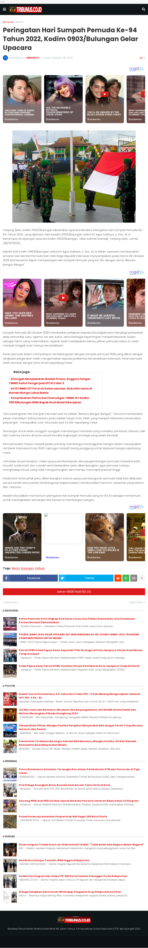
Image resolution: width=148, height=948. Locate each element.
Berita (20, 22)
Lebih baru (11, 602)
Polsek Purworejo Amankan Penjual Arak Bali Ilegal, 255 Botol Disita (63, 816)
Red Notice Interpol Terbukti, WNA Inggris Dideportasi (54, 860)
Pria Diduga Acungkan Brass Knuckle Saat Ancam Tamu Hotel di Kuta (64, 785)
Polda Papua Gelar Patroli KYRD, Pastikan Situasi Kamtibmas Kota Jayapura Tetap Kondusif (79, 666)
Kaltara (40, 568)
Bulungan (27, 568)
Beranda (8, 22)
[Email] (133, 578)
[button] (4, 9)
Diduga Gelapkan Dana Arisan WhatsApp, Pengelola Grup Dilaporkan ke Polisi (70, 891)
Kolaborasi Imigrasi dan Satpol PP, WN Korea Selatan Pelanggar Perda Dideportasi (73, 876)
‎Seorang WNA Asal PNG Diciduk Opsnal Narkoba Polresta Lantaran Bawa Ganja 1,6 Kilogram (79, 800)
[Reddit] (117, 578)
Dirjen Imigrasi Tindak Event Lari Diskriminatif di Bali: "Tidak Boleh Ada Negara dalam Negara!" (81, 844)
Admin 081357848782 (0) (74, 592)
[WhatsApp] (125, 578)
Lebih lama (136, 602)
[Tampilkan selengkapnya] (141, 578)
